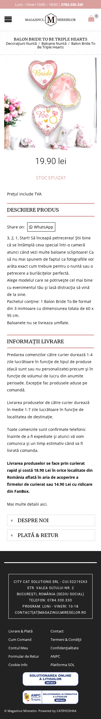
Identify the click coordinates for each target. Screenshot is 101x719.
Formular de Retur (23, 656)
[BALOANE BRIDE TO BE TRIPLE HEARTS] (50, 103)
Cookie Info (17, 664)
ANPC (55, 656)
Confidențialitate (64, 647)
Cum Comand (19, 639)
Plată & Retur (38, 535)
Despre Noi (33, 520)
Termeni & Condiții (65, 639)
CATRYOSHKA (66, 711)
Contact (57, 631)
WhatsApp (43, 227)
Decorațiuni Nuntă (21, 43)
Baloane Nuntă (54, 43)
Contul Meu (18, 647)
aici (43, 504)
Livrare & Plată (20, 631)
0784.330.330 (72, 4)
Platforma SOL (62, 664)
